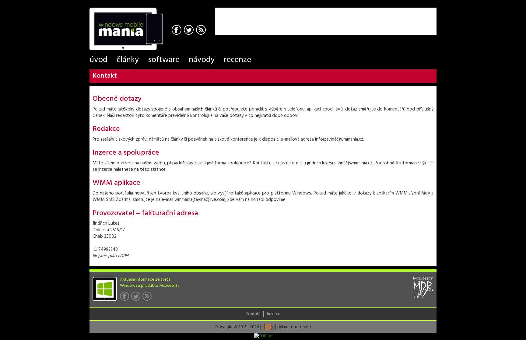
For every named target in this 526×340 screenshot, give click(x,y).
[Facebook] (177, 31)
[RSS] (201, 31)
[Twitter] (189, 31)
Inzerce (273, 314)
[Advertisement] (365, 17)
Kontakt (253, 314)
